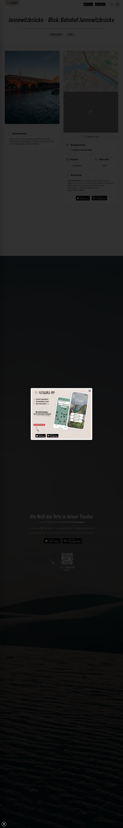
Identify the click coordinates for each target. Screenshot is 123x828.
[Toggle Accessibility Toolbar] (3, 824)
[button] (89, 390)
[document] (61, 414)
